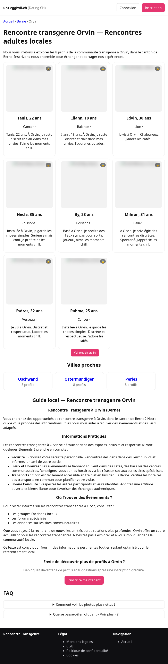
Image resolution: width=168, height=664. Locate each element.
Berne (21, 21)
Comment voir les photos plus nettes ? (85, 604)
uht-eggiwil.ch (24, 8)
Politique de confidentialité (87, 650)
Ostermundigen (79, 379)
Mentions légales (79, 641)
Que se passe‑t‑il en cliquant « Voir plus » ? (85, 614)
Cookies (72, 655)
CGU (69, 646)
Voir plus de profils (85, 352)
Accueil (8, 21)
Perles (131, 379)
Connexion (128, 8)
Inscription (153, 8)
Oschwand (28, 379)
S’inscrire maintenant (84, 580)
